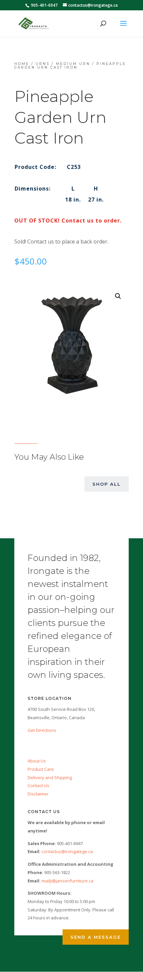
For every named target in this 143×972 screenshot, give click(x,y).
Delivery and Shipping (50, 777)
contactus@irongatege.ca (67, 851)
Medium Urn (73, 64)
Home (21, 64)
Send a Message (96, 937)
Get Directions (42, 730)
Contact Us (38, 785)
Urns (43, 64)
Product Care (41, 769)
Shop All (106, 484)
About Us (37, 761)
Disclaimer (38, 794)
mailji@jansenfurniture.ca (67, 881)
